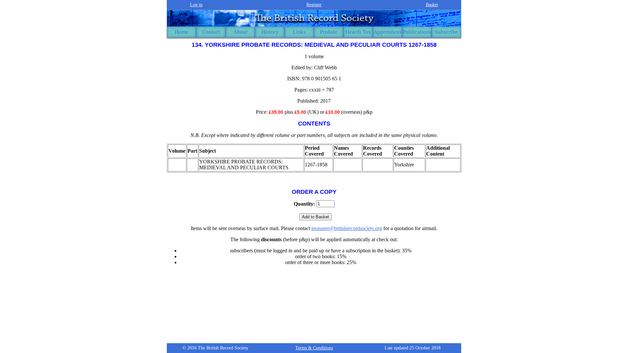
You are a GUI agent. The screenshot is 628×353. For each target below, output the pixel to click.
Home (181, 32)
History (270, 32)
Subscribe (446, 32)
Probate (329, 32)
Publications (417, 32)
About (240, 32)
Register (314, 4)
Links (299, 32)
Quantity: (304, 204)
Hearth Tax (358, 32)
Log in (196, 4)
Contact (211, 32)
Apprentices (388, 32)
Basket (432, 4)
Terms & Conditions (314, 347)
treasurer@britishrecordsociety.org (346, 228)
